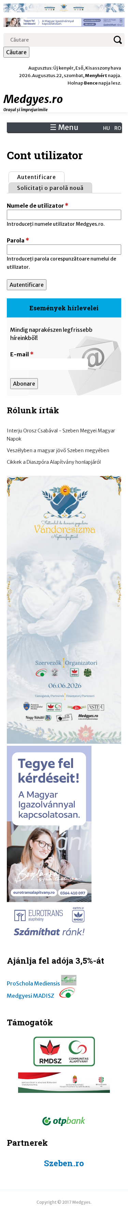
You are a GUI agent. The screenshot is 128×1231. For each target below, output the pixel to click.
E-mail (21, 354)
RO (117, 128)
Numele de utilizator (37, 205)
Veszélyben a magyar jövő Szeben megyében (58, 450)
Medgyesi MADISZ (30, 995)
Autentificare (40, 177)
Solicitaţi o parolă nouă (50, 187)
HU (106, 128)
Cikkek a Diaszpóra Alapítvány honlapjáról (54, 462)
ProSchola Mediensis (33, 983)
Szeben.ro (64, 1163)
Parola (18, 240)
